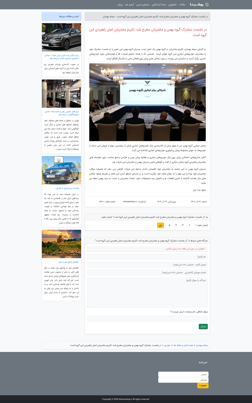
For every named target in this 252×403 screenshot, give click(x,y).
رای (160, 225)
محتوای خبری (142, 4)
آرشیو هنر (129, 4)
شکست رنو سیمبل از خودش (67, 188)
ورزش (120, 4)
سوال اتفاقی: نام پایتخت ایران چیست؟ (189, 312)
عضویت (203, 385)
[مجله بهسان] (199, 4)
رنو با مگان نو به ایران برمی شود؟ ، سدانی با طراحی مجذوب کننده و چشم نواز (61, 57)
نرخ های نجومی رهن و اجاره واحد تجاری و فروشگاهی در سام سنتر (62, 113)
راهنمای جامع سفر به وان (68, 262)
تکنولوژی (172, 4)
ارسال (203, 326)
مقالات (182, 4)
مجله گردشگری (159, 4)
